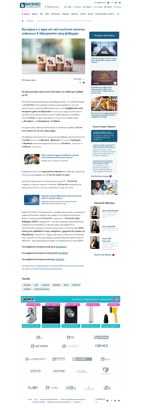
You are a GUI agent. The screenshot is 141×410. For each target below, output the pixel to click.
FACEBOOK (63, 253)
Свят (47, 14)
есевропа (27, 289)
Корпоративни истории (104, 14)
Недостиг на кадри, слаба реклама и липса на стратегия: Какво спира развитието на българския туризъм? (104, 146)
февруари (56, 285)
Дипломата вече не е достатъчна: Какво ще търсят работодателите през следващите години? (103, 162)
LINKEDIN (59, 259)
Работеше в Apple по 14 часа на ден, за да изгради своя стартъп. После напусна (104, 60)
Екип (35, 399)
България (27, 285)
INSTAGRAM (61, 247)
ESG (41, 14)
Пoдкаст (65, 14)
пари (36, 285)
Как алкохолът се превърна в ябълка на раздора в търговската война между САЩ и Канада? (104, 115)
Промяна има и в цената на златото (54, 161)
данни (66, 285)
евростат (76, 285)
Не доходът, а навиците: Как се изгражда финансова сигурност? (103, 133)
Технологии (55, 14)
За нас (30, 399)
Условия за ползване (39, 402)
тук (116, 299)
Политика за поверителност (49, 399)
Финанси (74, 14)
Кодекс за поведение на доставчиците (73, 399)
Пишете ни (77, 402)
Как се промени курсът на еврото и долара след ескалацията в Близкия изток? (60, 156)
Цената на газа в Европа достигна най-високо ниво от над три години (61, 197)
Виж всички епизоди (100, 176)
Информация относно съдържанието (59, 402)
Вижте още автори (103, 255)
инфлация (45, 285)
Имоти (83, 14)
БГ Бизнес (26, 14)
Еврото (35, 14)
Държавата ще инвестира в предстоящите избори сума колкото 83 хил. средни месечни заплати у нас (102, 90)
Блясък (90, 14)
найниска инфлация (42, 289)
